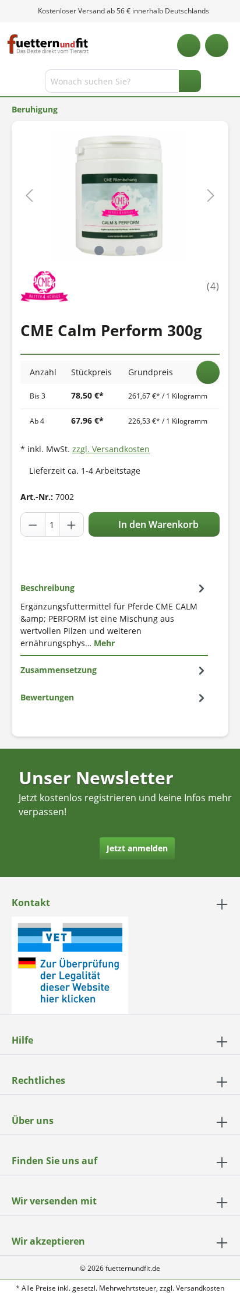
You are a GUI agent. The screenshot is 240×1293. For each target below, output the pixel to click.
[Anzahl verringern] (33, 524)
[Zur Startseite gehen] (48, 44)
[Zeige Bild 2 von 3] (120, 250)
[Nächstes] (211, 195)
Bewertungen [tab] (47, 697)
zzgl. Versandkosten (111, 449)
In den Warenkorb (157, 524)
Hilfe (22, 1040)
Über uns (33, 1120)
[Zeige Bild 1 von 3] (99, 250)
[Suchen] (190, 81)
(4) (213, 286)
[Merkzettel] (189, 45)
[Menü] (10, 83)
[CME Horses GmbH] (44, 285)
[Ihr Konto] (217, 45)
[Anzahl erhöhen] (71, 524)
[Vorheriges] (29, 195)
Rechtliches (38, 1080)
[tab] (114, 615)
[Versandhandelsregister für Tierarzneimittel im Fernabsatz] (70, 964)
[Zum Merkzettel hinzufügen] (208, 372)
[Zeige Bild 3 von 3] (141, 250)
